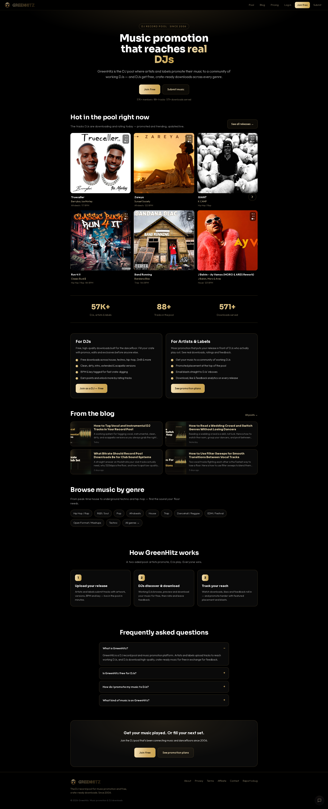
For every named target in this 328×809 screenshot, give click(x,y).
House (152, 513)
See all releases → (242, 124)
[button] (125, 188)
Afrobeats (135, 513)
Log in (287, 4)
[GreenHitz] (19, 5)
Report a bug (250, 780)
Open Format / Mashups (87, 522)
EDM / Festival (216, 513)
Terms (210, 780)
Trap (166, 513)
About (187, 780)
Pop (119, 513)
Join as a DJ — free (91, 388)
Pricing (275, 4)
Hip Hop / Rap (81, 513)
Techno (113, 522)
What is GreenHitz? (115, 648)
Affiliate (222, 780)
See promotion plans (188, 388)
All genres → (132, 522)
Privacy (199, 780)
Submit (317, 4)
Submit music (175, 89)
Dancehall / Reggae (188, 513)
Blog (262, 4)
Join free (302, 4)
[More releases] (252, 197)
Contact (234, 780)
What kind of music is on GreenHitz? (126, 700)
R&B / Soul (103, 513)
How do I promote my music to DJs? (126, 687)
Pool (251, 4)
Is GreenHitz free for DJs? (119, 673)
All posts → (251, 414)
